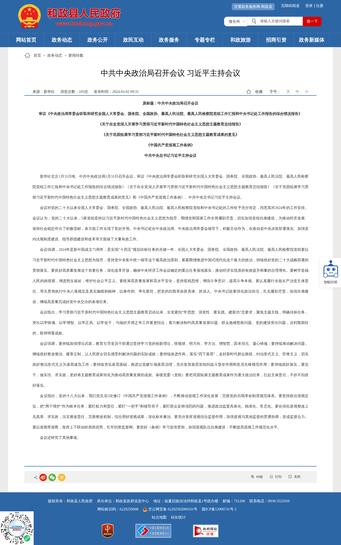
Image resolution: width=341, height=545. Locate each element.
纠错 (259, 477)
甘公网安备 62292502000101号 (172, 509)
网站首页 (26, 40)
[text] (275, 21)
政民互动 (133, 40)
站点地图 (159, 517)
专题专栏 (205, 40)
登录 (309, 6)
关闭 (297, 477)
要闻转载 (75, 55)
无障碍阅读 (290, 6)
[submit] (312, 21)
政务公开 (97, 40)
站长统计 (178, 517)
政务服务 (169, 40)
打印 (278, 477)
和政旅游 (240, 40)
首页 (37, 55)
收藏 (259, 92)
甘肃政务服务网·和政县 (253, 7)
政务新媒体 (312, 40)
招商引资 (276, 40)
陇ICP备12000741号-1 (219, 509)
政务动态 (62, 40)
